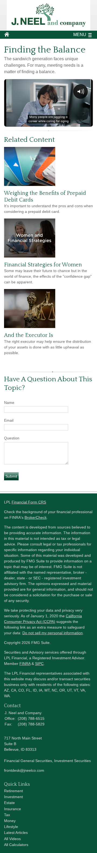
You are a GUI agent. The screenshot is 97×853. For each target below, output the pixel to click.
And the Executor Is (28, 335)
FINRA (24, 663)
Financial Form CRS (29, 502)
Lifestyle (11, 826)
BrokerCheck (36, 517)
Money (10, 821)
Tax (7, 815)
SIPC (39, 663)
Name (9, 402)
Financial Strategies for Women (43, 265)
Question (11, 438)
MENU (79, 34)
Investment (13, 797)
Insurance (12, 809)
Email (8, 420)
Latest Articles (16, 832)
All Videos (12, 839)
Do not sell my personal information (52, 633)
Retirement (13, 791)
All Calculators (16, 845)
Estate (9, 803)
